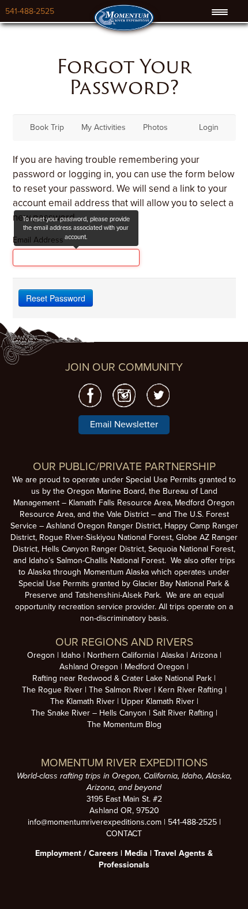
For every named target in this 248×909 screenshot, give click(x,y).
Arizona (203, 655)
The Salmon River (120, 690)
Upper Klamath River (157, 701)
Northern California (121, 655)
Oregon (41, 655)
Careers (103, 853)
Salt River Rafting (183, 713)
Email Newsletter (124, 424)
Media (136, 853)
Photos (155, 127)
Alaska (172, 655)
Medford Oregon (155, 667)
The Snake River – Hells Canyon (88, 713)
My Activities (103, 127)
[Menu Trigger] (220, 12)
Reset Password (55, 298)
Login (209, 127)
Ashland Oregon (88, 667)
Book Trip (47, 127)
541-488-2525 (29, 11)
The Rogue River (52, 690)
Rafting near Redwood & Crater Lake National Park (122, 678)
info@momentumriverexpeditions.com (94, 822)
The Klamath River (82, 701)
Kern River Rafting (190, 690)
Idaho (71, 655)
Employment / (62, 853)
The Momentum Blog (124, 724)
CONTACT (124, 834)
